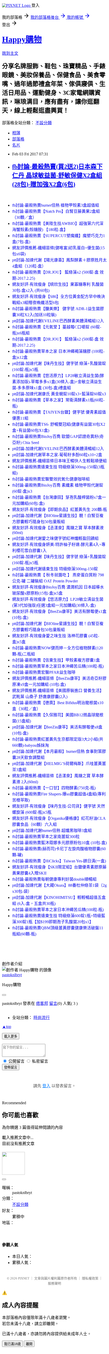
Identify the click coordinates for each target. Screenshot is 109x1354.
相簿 (16, 133)
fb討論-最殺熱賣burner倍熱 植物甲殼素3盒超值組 (55, 205)
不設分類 (43, 123)
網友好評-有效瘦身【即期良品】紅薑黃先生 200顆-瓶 (59, 509)
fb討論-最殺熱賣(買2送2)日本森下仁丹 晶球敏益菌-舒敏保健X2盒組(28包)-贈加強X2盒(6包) (57, 175)
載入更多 (10, 1036)
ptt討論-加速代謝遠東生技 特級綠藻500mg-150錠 (55, 569)
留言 (53, 1003)
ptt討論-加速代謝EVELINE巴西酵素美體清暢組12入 (58, 321)
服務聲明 (54, 1283)
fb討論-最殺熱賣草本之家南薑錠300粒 (46, 836)
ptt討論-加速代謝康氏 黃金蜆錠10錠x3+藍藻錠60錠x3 (59, 394)
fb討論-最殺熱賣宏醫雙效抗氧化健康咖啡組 (51, 479)
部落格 (18, 139)
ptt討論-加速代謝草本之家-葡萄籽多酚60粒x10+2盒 (57, 455)
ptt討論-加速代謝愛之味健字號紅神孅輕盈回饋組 (55, 538)
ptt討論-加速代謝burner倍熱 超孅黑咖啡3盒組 (52, 830)
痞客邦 (42, 1003)
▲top (6, 1026)
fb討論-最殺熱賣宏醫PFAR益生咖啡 (44, 672)
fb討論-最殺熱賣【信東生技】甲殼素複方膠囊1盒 (56, 660)
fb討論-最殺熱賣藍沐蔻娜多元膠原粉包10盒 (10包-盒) (59, 843)
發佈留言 (10, 1067)
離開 (29, 1344)
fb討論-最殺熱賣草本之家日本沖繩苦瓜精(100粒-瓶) (58, 666)
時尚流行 (41, 1018)
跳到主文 (10, 53)
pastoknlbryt (12, 975)
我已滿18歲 (12, 1344)
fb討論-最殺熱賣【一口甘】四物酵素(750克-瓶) (54, 788)
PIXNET (23, 1278)
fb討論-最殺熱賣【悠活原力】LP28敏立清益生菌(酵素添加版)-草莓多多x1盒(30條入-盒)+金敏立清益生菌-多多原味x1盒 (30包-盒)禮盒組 (58, 381)
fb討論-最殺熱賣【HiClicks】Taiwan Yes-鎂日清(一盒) (59, 861)
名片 (16, 145)
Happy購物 (22, 39)
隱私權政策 (90, 1278)
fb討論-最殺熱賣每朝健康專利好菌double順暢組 (54, 879)
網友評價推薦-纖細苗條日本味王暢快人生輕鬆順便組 (59, 461)
